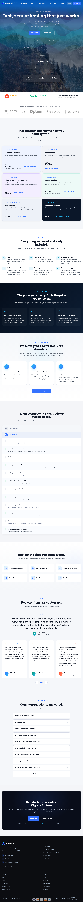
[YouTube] (11, 866)
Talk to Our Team (47, 818)
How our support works (54, 467)
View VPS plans (21, 216)
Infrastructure (46, 883)
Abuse (68, 898)
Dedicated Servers (48, 861)
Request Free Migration (41, 391)
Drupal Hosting (47, 855)
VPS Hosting (46, 858)
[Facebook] (2, 866)
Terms (63, 898)
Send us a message (57, 812)
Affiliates (45, 889)
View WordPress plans (30, 166)
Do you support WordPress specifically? (28, 767)
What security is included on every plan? (28, 748)
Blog (3, 877)
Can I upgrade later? (21, 761)
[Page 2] (42, 682)
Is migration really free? (22, 722)
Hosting (32, 3)
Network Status (6, 886)
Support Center (6, 889)
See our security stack (37, 499)
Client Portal (5, 883)
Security (55, 3)
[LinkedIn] (5, 866)
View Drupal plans (69, 191)
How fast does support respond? (25, 735)
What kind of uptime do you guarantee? (27, 741)
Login (69, 3)
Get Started (77, 3)
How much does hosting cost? (24, 716)
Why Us (61, 3)
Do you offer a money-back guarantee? (27, 754)
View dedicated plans (62, 216)
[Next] (46, 682)
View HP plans (18, 192)
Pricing (49, 3)
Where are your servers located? (25, 774)
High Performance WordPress (51, 852)
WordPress (24, 3)
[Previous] (36, 682)
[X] (8, 866)
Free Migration (47, 32)
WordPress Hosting (48, 849)
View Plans (34, 32)
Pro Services (41, 3)
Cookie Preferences (74, 898)
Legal (53, 898)
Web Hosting (46, 846)
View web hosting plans (51, 168)
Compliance (46, 886)
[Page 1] (40, 682)
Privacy (58, 898)
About (45, 874)
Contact (4, 880)
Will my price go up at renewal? (25, 728)
